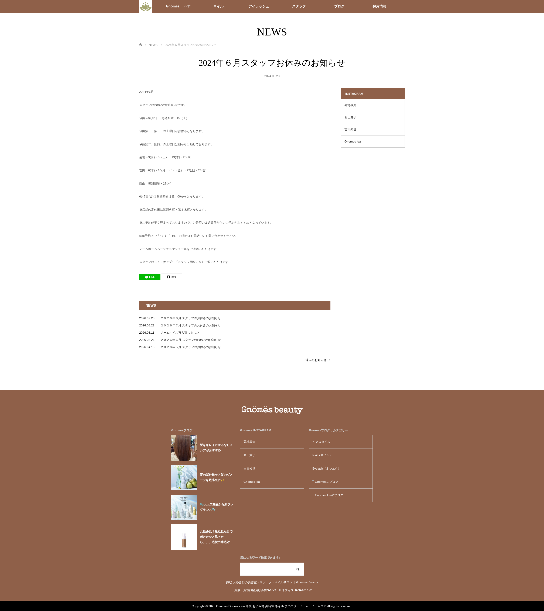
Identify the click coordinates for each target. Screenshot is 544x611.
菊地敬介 (350, 105)
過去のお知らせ (316, 359)
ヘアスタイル (321, 441)
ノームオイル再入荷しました (179, 332)
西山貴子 (350, 117)
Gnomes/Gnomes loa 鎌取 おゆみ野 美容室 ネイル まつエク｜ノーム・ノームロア (271, 606)
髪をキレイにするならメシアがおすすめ (216, 447)
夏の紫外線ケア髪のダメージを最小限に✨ (216, 477)
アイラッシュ (259, 6)
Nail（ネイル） (322, 455)
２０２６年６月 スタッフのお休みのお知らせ (190, 339)
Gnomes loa (354, 141)
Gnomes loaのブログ (329, 495)
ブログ (339, 6)
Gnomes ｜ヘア (178, 6)
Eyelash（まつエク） (326, 468)
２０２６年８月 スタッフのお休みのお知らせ (190, 318)
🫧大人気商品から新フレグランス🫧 (216, 507)
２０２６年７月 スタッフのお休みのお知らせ (190, 325)
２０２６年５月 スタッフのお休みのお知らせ (190, 347)
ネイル (218, 6)
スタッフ (299, 6)
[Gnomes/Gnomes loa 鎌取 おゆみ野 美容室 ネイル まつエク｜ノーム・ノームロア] (145, 6)
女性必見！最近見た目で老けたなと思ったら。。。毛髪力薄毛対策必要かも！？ (216, 537)
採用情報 (379, 6)
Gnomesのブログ (326, 481)
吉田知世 (350, 129)
